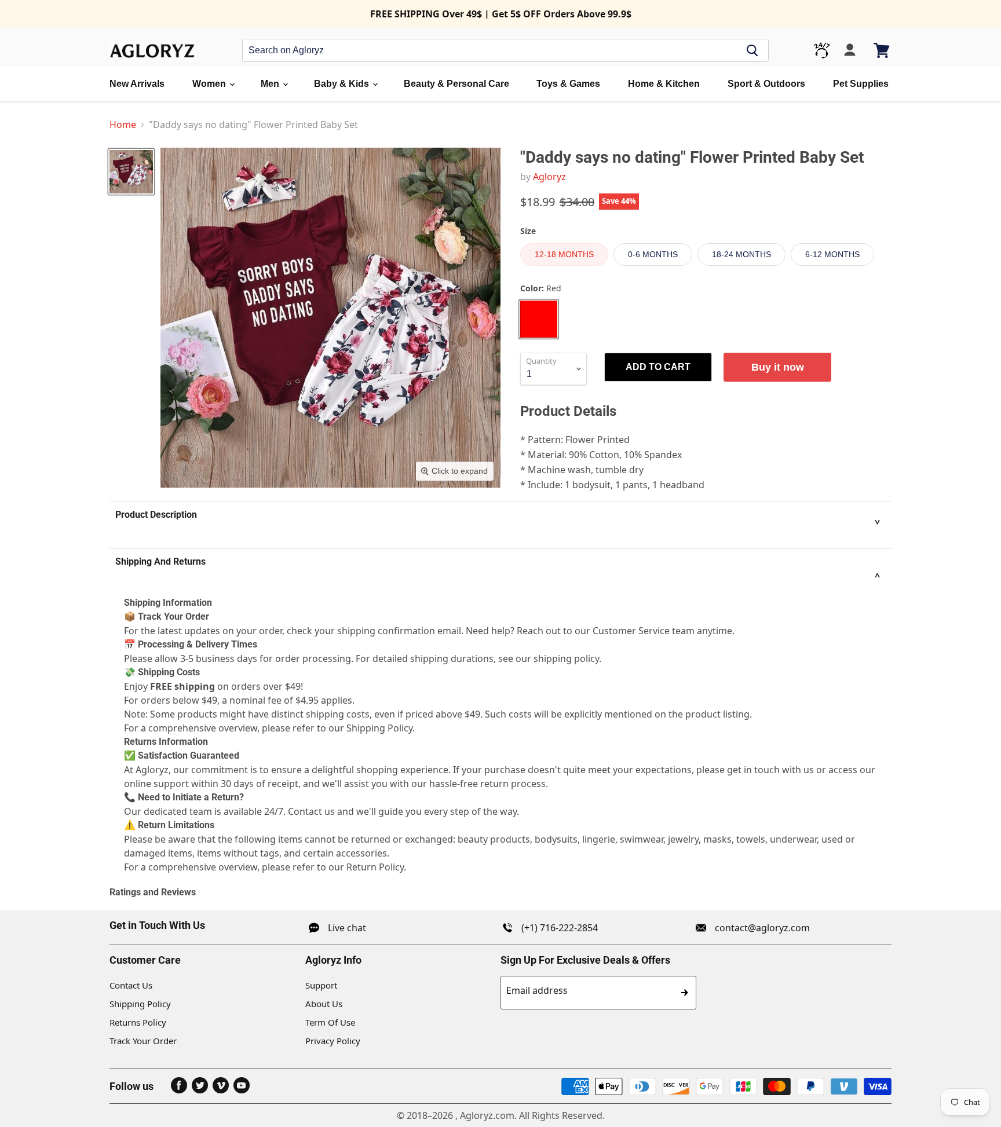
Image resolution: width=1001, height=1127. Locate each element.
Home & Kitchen (664, 84)
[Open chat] (822, 50)
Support (321, 985)
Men (271, 84)
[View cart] (882, 50)
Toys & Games (568, 84)
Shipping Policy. (380, 728)
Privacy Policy (332, 1040)
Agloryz (549, 176)
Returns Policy (137, 1022)
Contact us (311, 811)
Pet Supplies (861, 84)
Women (210, 84)
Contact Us (130, 985)
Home (122, 124)
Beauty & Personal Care (456, 84)
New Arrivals (137, 84)
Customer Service (631, 630)
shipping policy (566, 658)
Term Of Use (330, 1022)
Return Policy (375, 867)
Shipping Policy (140, 1003)
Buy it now (777, 367)
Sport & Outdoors (766, 84)
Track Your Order (143, 1040)
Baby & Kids (342, 84)
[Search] (752, 50)
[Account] (849, 50)
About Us (323, 1003)
